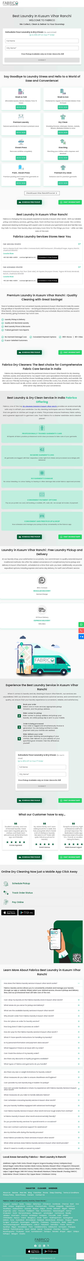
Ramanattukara (25, 1213)
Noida (21, 1204)
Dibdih (15, 1169)
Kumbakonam (37, 1231)
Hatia (36, 1169)
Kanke (54, 1169)
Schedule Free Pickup (31, 202)
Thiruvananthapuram (11, 1224)
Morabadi (38, 1171)
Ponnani (65, 1229)
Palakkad (40, 1220)
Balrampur (37, 1204)
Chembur (57, 1229)
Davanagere (25, 1222)
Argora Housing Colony (49, 1163)
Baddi (64, 1222)
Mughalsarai (20, 1206)
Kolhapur (6, 1234)
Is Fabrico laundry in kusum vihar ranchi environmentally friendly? (30, 1116)
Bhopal (62, 1231)
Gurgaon (6, 1204)
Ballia (5, 1206)
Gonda (49, 1208)
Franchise (37, 1193)
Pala (37, 1211)
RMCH (73, 1171)
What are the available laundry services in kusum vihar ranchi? (29, 1010)
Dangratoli (7, 1169)
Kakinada (71, 1222)
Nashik (75, 1220)
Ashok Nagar (8, 1166)
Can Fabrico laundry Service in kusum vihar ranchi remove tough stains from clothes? (38, 1111)
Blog (30, 1193)
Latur (14, 1211)
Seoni (27, 1229)
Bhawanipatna (26, 1224)
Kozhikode (56, 1204)
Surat (28, 1231)
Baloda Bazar (50, 1220)
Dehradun (54, 1224)
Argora (36, 1163)
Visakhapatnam (55, 1218)
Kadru (48, 1169)
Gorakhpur (7, 1208)
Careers (30, 1195)
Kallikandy (35, 1222)
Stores (45, 1193)
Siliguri (13, 1227)
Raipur (42, 1208)
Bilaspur (35, 1208)
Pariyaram (45, 1224)
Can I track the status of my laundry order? (21, 1053)
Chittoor (24, 1215)
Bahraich (57, 1208)
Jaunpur (14, 1204)
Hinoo (42, 1169)
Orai (77, 1204)
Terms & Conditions (71, 1193)
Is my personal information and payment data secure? (26, 1042)
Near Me (23, 1193)
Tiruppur (68, 1220)
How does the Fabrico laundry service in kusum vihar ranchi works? (30, 983)
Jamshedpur (48, 1213)
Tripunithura (70, 1206)
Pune (12, 1220)
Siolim (45, 1218)
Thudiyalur (20, 1231)
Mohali (33, 1229)
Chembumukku (41, 1206)
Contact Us (40, 1195)
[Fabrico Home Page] (10, 3)
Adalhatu (7, 1163)
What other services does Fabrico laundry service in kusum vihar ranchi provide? (36, 1143)
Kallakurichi (53, 1227)
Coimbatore (59, 1213)
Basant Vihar (55, 1166)
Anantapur (15, 1215)
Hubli (59, 1215)
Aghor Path (16, 1163)
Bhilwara (60, 1220)
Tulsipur (28, 1204)
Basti (72, 1204)
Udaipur (76, 1231)
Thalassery (44, 1222)
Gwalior (65, 1215)
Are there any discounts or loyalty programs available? (26, 1058)
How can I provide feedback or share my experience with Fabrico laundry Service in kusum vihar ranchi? (40, 1089)
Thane (62, 1224)
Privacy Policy (8, 1195)
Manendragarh (58, 1211)
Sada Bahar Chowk (11, 1174)
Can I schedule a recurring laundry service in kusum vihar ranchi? (30, 1100)
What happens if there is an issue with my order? (24, 1048)
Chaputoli (66, 1166)
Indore (23, 1218)
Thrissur (52, 1206)
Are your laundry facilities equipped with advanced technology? (30, 1105)
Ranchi (69, 1224)
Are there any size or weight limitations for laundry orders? (27, 1072)
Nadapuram (37, 1213)
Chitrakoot (47, 1204)
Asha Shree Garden (23, 1166)
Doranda (23, 1169)
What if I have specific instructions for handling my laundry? (28, 1037)
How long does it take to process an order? (21, 1026)
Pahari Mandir (57, 1171)
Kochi (15, 1213)
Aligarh (64, 1208)
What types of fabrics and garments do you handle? (25, 1064)
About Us (6, 1193)
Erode (39, 1218)
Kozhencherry (46, 1211)
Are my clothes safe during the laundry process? (23, 1132)
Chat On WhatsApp (71, 202)
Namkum (47, 1171)
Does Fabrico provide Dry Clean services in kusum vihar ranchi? (29, 1137)
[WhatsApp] (81, 624)
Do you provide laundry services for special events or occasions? (30, 1121)
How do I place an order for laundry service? (21, 1021)
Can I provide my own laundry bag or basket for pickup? (26, 1082)
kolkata (6, 1220)
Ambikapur (33, 1215)
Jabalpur (6, 1215)
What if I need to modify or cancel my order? (22, 1148)
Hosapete (43, 1215)
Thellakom (30, 1211)
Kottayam (62, 1227)
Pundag (67, 1171)
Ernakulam (7, 1213)
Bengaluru (31, 1218)
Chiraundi (75, 1166)
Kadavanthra (18, 1208)
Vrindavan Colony (49, 1174)
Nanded (55, 1231)
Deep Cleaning (55, 1193)
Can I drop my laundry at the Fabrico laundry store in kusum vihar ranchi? (33, 1000)
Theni (30, 1227)
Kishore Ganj (63, 1169)
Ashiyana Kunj (66, 1163)
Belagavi (14, 1234)
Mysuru (16, 1218)
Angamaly (7, 1211)
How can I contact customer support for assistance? (25, 1127)
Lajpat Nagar (14, 1171)
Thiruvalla (52, 1215)
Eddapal (72, 1208)
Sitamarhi (14, 1222)
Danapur (47, 1231)
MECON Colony (27, 1171)
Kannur (69, 1211)
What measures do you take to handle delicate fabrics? (27, 1095)
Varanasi (27, 1208)
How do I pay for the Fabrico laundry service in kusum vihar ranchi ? (31, 1032)
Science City (25, 1174)
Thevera (21, 1211)
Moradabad (22, 1227)
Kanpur (11, 1206)
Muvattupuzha (8, 1231)
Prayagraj (71, 1227)
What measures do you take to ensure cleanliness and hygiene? (30, 1077)
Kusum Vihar (74, 1169)
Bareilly (68, 1213)
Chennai (65, 1204)
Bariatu (46, 1166)
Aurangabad (68, 1218)
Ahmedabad (30, 1220)
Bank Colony (37, 1166)
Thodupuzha (55, 1222)
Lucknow (30, 1206)
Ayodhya (6, 1227)
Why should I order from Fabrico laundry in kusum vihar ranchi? (29, 1016)
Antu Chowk (27, 1163)
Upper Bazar (36, 1174)
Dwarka (22, 1234)
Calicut (36, 1224)
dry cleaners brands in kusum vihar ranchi (40, 406)
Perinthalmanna (17, 1229)
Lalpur (5, 1171)
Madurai (6, 1229)
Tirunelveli (48, 1229)
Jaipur (69, 1231)
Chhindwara (7, 1218)
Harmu (30, 1169)
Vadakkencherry (40, 1227)
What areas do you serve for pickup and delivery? (24, 1005)
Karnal (40, 1229)
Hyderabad (20, 1220)
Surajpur (6, 1222)
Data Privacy (21, 1195)
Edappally (60, 1206)
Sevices (15, 1193)
